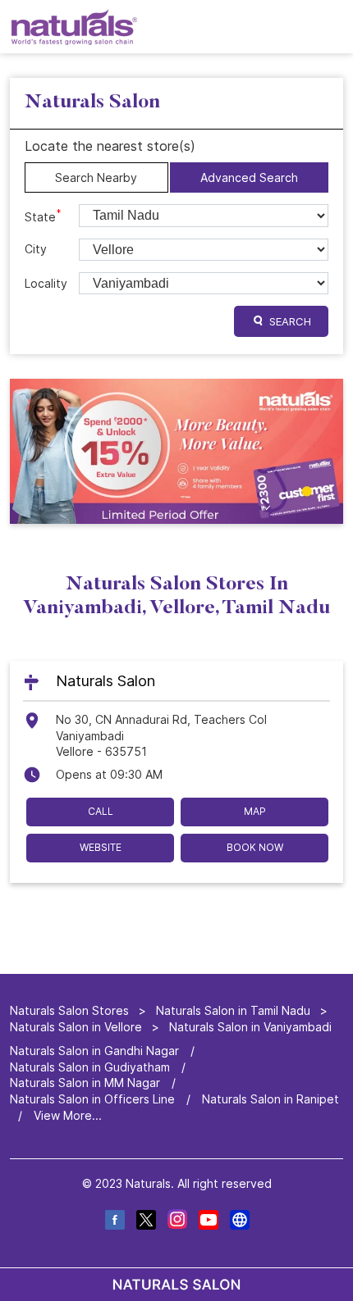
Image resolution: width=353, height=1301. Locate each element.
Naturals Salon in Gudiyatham (90, 1067)
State (43, 215)
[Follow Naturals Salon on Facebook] (114, 1221)
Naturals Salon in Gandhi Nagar (94, 1051)
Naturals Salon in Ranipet (270, 1099)
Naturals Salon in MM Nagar (85, 1083)
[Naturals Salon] (74, 27)
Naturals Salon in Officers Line (92, 1099)
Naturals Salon (105, 680)
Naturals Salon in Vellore (76, 1027)
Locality (46, 283)
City (36, 249)
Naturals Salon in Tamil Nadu (233, 1010)
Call (100, 811)
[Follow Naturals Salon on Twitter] (145, 1221)
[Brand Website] (238, 1221)
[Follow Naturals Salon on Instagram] (176, 1221)
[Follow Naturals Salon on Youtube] (207, 1221)
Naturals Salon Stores (71, 1010)
